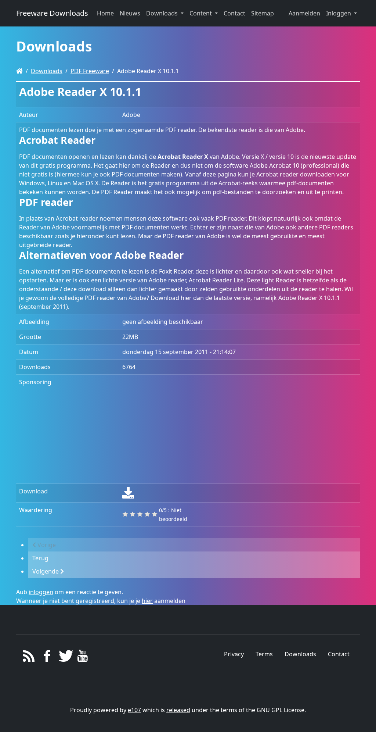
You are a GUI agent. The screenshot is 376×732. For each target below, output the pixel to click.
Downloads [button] (162, 13)
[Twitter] (65, 658)
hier (147, 601)
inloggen (41, 592)
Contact (339, 654)
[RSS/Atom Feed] (29, 658)
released (178, 710)
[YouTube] (82, 658)
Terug (40, 558)
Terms (264, 654)
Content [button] (201, 13)
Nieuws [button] (130, 13)
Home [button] (105, 13)
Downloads (46, 71)
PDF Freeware (89, 71)
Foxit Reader (175, 271)
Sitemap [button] (262, 13)
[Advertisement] (239, 429)
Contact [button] (234, 13)
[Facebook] (47, 658)
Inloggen (339, 13)
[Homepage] (19, 71)
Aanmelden (304, 13)
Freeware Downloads (52, 13)
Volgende (46, 571)
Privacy (234, 654)
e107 (134, 710)
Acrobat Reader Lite (216, 280)
